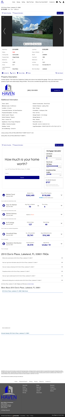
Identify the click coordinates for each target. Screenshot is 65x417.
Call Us (14, 73)
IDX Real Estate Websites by (6, 415)
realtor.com (21, 376)
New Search (60, 13)
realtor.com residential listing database (11, 228)
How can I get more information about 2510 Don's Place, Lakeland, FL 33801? (20, 262)
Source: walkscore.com (6, 327)
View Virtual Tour (37, 44)
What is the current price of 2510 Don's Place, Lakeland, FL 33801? (17, 258)
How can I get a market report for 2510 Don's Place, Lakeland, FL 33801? (18, 276)
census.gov (6, 239)
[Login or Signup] (63, 2)
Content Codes (31, 284)
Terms (28, 415)
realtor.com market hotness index (10, 201)
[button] (4, 31)
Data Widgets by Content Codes (58, 415)
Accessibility (22, 415)
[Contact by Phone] (60, 2)
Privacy (31, 415)
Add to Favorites (7, 13)
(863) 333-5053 (32, 90)
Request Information (18, 13)
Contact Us (6, 73)
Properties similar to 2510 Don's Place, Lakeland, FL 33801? (16, 271)
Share (29, 73)
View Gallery (29, 44)
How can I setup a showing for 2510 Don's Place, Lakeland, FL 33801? (18, 267)
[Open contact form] (57, 2)
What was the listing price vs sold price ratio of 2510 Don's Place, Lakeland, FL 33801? (21, 280)
